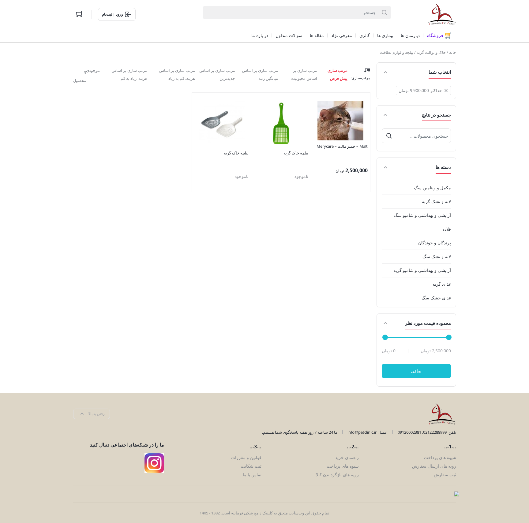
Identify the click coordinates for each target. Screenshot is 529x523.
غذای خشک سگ (436, 298)
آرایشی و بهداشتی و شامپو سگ (422, 215)
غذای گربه (442, 284)
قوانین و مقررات (246, 457)
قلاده (446, 229)
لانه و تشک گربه (436, 201)
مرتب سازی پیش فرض (337, 74)
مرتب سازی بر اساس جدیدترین (217, 74)
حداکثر (420, 90)
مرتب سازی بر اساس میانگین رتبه (260, 74)
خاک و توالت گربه (431, 52)
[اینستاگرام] (154, 463)
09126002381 (409, 432)
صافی (416, 371)
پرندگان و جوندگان (434, 243)
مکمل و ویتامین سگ (432, 188)
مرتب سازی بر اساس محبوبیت (304, 74)
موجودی (93, 70)
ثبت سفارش (445, 474)
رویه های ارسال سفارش (434, 466)
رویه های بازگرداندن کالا (337, 474)
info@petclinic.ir (362, 432)
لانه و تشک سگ (436, 256)
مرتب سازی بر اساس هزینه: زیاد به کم (129, 74)
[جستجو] (389, 135)
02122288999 (435, 432)
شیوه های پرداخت (440, 457)
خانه (452, 52)
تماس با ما (252, 474)
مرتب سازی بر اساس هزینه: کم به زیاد (177, 74)
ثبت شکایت (251, 466)
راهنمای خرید (347, 457)
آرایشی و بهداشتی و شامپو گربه (422, 270)
